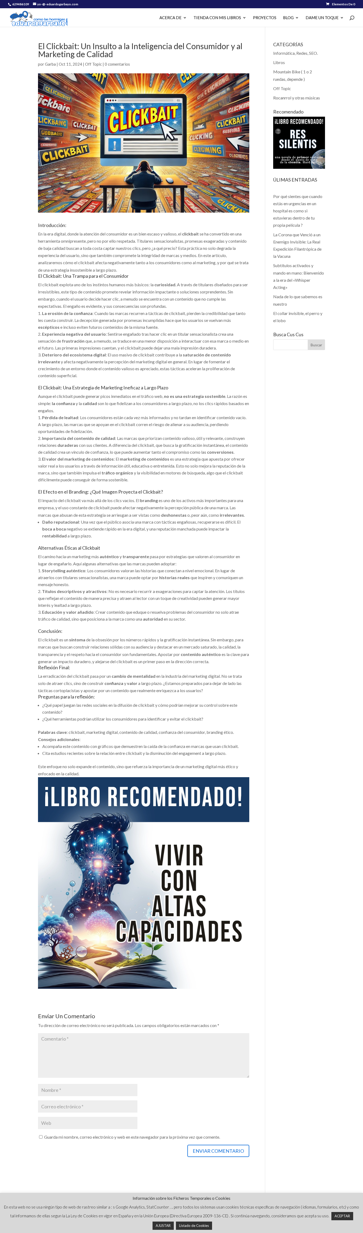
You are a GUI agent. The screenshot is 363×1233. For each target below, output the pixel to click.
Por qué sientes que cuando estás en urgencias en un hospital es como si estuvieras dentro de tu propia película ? (297, 211)
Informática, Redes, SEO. (295, 53)
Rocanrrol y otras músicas (296, 97)
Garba (50, 64)
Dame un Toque (322, 18)
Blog (288, 18)
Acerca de (170, 18)
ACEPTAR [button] (342, 1216)
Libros (279, 62)
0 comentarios (117, 64)
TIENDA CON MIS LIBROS (217, 18)
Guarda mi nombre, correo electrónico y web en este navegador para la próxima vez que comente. (132, 1136)
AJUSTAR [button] (163, 1225)
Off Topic (93, 64)
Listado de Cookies (194, 1225)
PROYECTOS (264, 18)
